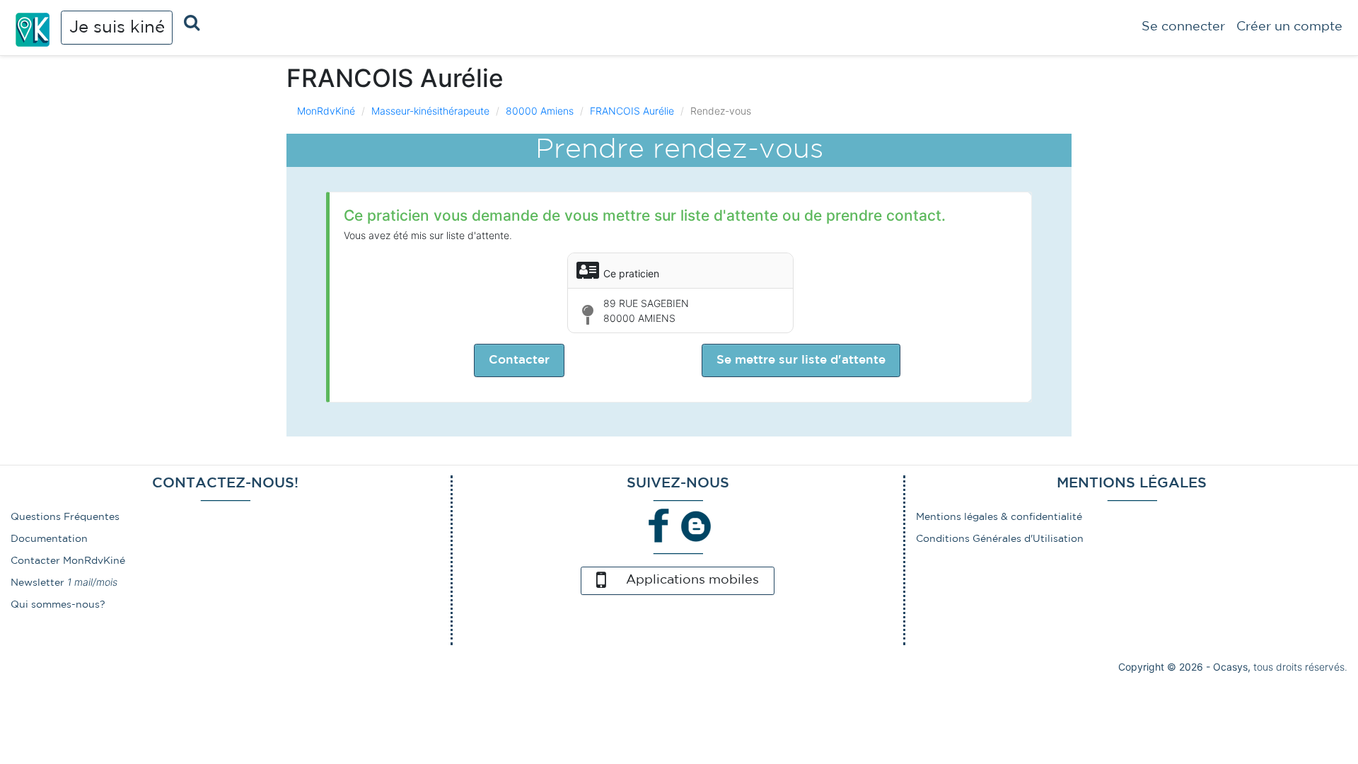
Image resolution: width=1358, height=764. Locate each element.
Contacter (519, 360)
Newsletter (37, 583)
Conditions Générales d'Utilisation (1000, 539)
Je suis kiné (117, 27)
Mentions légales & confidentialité (999, 517)
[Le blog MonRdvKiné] (696, 525)
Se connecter (1183, 27)
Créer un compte (1289, 27)
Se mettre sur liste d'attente (801, 360)
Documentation (49, 539)
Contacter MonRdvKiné (68, 561)
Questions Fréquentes (65, 517)
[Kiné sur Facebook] (659, 525)
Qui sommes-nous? (58, 605)
